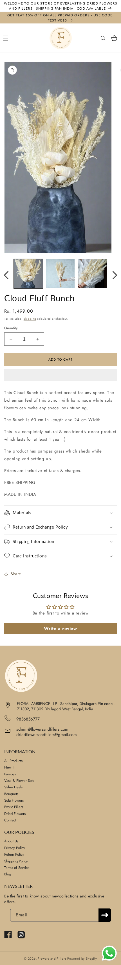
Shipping (30, 319)
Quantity (11, 328)
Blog (7, 874)
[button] (60, 375)
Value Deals (13, 787)
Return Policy (14, 854)
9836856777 (28, 719)
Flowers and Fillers (52, 958)
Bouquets (11, 794)
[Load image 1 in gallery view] (28, 273)
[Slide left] (6, 275)
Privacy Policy (14, 848)
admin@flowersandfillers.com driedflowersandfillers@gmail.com (46, 732)
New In (9, 767)
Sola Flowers (14, 800)
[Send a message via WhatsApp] (109, 953)
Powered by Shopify (82, 958)
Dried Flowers (15, 813)
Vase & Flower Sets (19, 780)
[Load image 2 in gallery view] (60, 273)
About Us (11, 841)
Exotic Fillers (13, 807)
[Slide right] (115, 275)
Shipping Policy (16, 861)
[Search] (103, 38)
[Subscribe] (104, 915)
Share (16, 574)
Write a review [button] (60, 628)
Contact (10, 820)
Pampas (10, 774)
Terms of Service (17, 867)
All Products (13, 760)
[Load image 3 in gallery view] (92, 273)
